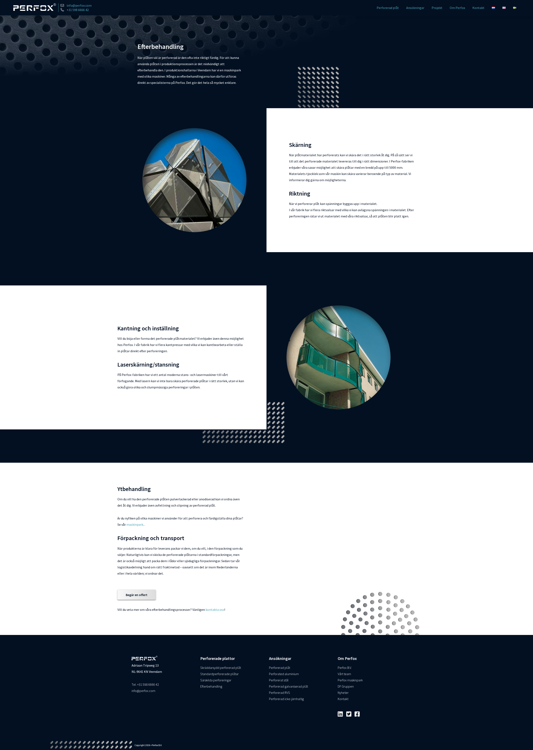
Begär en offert (136, 595)
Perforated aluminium (284, 674)
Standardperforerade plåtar (219, 674)
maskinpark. (135, 524)
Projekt (437, 8)
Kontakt (478, 8)
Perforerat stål (279, 680)
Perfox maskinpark (350, 680)
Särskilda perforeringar (215, 680)
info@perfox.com (143, 691)
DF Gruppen (346, 686)
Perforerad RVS (279, 692)
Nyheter (343, 692)
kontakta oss (214, 609)
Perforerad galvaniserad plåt (288, 686)
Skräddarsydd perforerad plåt (220, 668)
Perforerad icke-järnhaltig (286, 699)
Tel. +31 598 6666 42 (145, 684)
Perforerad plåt (388, 8)
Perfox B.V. (345, 668)
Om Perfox (457, 8)
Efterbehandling (211, 686)
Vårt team (344, 674)
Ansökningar (415, 8)
